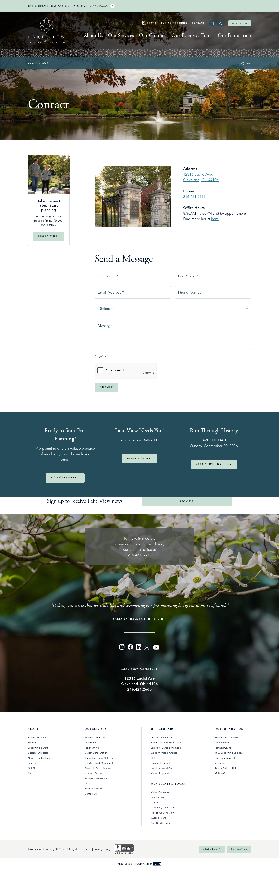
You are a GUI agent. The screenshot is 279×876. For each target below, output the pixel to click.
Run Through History (162, 812)
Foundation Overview (227, 737)
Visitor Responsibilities (163, 773)
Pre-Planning (92, 747)
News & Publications (39, 757)
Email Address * (111, 291)
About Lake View (37, 737)
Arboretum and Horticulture (166, 742)
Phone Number (190, 291)
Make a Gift (239, 23)
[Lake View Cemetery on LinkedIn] (138, 648)
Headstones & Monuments (99, 763)
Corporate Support (225, 757)
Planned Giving (223, 747)
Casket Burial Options (97, 752)
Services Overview (95, 737)
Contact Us (91, 793)
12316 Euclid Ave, (198, 174)
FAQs (88, 783)
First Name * (108, 274)
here (215, 219)
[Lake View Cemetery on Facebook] (130, 648)
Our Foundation (234, 35)
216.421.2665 (194, 196)
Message (105, 324)
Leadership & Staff (38, 747)
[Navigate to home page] (46, 31)
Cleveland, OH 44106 (201, 180)
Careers (32, 773)
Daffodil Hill (157, 757)
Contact (198, 23)
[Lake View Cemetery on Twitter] (147, 648)
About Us (93, 35)
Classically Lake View (162, 807)
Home (31, 63)
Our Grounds (152, 35)
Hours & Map (158, 797)
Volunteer (220, 763)
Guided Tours (158, 817)
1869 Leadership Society (228, 752)
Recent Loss (91, 742)
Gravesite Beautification (98, 768)
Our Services (121, 35)
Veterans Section (94, 773)
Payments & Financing (97, 778)
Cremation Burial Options (99, 757)
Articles (32, 763)
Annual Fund (222, 742)
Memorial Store (93, 788)
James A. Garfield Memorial (166, 747)
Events (154, 802)
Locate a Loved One (162, 768)
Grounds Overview (161, 737)
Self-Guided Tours (161, 822)
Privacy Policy (102, 849)
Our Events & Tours (192, 35)
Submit (106, 387)
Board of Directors (38, 752)
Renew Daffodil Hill (225, 768)
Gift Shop (33, 768)
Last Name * (188, 274)
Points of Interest (160, 763)
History (32, 742)
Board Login (212, 849)
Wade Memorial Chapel (164, 752)
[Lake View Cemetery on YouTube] (156, 648)
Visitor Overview (160, 792)
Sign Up (187, 501)
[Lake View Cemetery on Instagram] (122, 648)
